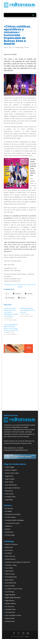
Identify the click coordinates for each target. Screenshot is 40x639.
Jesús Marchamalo (11, 485)
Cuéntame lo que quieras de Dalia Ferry (17, 562)
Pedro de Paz (9, 494)
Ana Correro (9, 550)
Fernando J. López (11, 565)
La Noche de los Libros (12, 523)
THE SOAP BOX (10, 612)
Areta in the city (10, 556)
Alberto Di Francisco (11, 544)
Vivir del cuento (10, 621)
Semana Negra (10, 535)
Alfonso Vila (9, 547)
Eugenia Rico (9, 476)
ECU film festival (10, 517)
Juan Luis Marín (10, 586)
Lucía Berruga (9, 592)
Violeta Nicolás (9, 618)
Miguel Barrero (10, 600)
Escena (26, 47)
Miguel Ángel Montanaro (13, 597)
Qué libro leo (9, 532)
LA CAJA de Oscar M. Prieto (13, 589)
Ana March (8, 553)
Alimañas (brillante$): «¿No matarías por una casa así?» (27, 310)
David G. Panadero (11, 470)
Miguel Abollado (10, 595)
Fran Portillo (9, 568)
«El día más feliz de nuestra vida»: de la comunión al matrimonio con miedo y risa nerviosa (11, 312)
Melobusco (8, 526)
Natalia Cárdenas (10, 603)
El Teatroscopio (18, 47)
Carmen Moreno (10, 559)
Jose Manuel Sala (10, 583)
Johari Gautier (9, 580)
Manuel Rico (9, 491)
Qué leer (7, 529)
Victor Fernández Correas (13, 615)
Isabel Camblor (10, 479)
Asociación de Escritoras (12, 514)
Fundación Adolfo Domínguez (14, 520)
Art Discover (9, 508)
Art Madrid (8, 511)
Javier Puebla (9, 482)
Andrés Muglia (9, 467)
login (27, 636)
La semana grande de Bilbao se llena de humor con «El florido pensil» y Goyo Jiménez (11, 327)
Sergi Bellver (9, 500)
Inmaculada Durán (11, 577)
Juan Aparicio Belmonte (12, 488)
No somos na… (10, 606)
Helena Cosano (10, 574)
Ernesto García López (12, 473)
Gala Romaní (9, 571)
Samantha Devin (10, 497)
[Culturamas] (20, 423)
